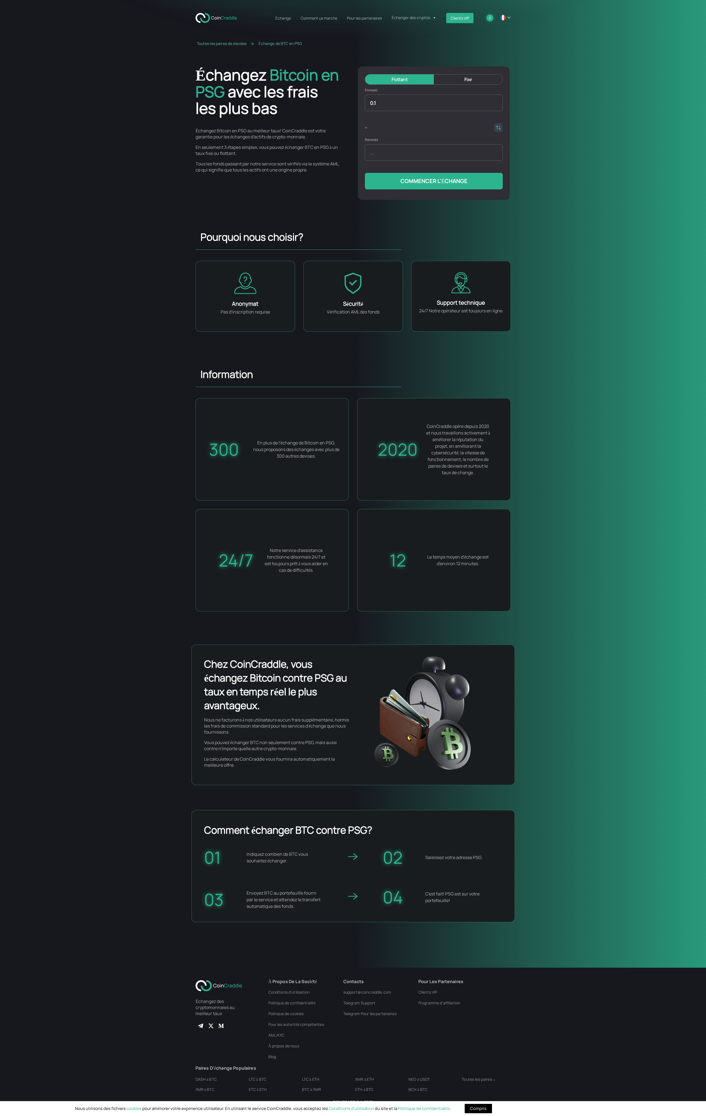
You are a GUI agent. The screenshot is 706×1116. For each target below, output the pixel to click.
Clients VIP (460, 18)
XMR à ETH (364, 1079)
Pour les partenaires (364, 18)
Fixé (468, 79)
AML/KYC (276, 1035)
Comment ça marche (319, 18)
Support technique (461, 302)
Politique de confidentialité (424, 1108)
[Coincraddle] (219, 17)
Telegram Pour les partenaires (370, 1013)
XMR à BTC (205, 1089)
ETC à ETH (258, 1089)
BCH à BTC (417, 1089)
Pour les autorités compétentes (296, 1024)
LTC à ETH (310, 1079)
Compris (478, 1108)
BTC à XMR (311, 1089)
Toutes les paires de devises (222, 43)
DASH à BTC (206, 1079)
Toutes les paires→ (479, 1079)
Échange (283, 18)
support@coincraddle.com (367, 992)
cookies (134, 1108)
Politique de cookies (286, 1013)
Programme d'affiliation (439, 1002)
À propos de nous (283, 1045)
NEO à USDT (419, 1079)
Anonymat (245, 303)
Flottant (400, 79)
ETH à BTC (364, 1089)
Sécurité (353, 303)
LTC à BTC (257, 1079)
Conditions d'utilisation (351, 1108)
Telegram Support (359, 1002)
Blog (272, 1056)
